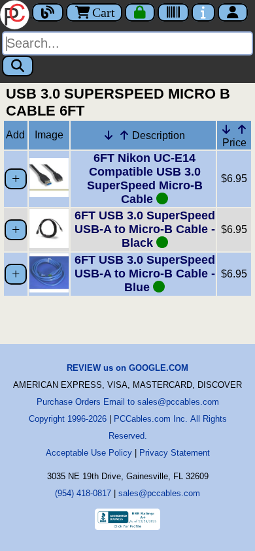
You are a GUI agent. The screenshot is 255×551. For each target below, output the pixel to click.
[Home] (16, 13)
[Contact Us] (203, 12)
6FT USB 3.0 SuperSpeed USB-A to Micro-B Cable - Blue (145, 273)
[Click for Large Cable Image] (49, 193)
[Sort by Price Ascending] (242, 129)
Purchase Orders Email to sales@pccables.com (128, 402)
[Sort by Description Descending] (108, 135)
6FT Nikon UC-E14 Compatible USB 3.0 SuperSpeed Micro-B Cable (145, 178)
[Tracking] (173, 12)
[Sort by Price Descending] (226, 129)
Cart (103, 12)
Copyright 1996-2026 (68, 419)
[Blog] (47, 12)
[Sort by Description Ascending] (124, 135)
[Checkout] (140, 12)
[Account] (233, 12)
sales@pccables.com (159, 493)
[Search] (17, 65)
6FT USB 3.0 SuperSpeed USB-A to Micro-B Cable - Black (145, 229)
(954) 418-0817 (83, 493)
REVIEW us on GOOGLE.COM (127, 368)
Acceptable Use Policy (89, 453)
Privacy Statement (174, 453)
